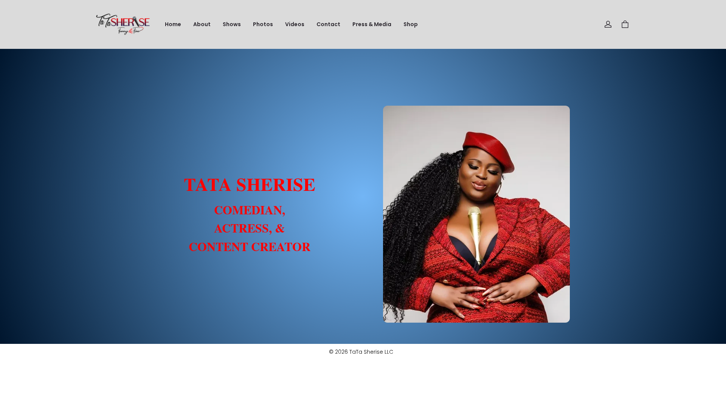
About (202, 24)
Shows (232, 24)
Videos (294, 24)
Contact (328, 24)
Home (173, 24)
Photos (263, 24)
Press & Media (371, 24)
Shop (410, 24)
